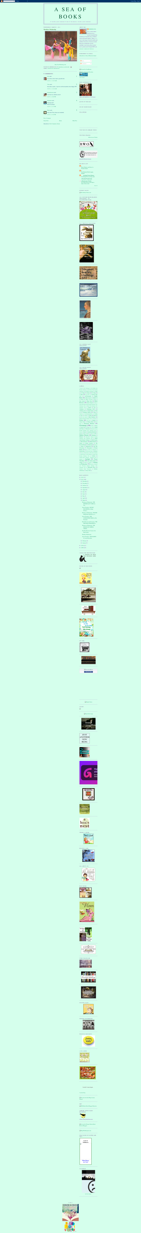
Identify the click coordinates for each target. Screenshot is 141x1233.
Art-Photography (88, 396)
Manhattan (94, 435)
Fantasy (95, 418)
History (80, 432)
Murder (80, 443)
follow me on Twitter (92, 137)
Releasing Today (89, 451)
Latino (92, 433)
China (94, 412)
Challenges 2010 (91, 409)
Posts (82, 61)
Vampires (90, 462)
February (84, 541)
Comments (83, 63)
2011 (82, 479)
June (83, 494)
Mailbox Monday (84, 435)
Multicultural (93, 441)
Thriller (80, 462)
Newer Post (46, 120)
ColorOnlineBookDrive (88, 414)
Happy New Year (90, 427)
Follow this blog (88, 671)
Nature (82, 446)
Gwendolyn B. (92, 29)
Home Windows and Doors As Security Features (87, 168)
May (83, 496)
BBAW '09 (95, 397)
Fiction (81, 420)
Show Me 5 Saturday (93, 452)
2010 (82, 545)
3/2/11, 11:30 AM (52, 88)
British (89, 407)
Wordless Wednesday (50, 29)
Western (91, 464)
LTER (95, 433)
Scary (82, 452)
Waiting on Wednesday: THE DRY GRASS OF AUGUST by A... (89, 513)
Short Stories (86, 452)
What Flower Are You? (85, 1161)
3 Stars (96, 391)
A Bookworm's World (86, 181)
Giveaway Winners (89, 423)
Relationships (82, 451)
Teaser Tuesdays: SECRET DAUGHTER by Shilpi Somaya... (88, 509)
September (84, 487)
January (84, 543)
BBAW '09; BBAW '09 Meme (86, 399)
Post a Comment (47, 118)
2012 (82, 477)
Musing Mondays (89, 443)
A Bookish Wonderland (86, 179)
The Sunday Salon (91, 460)
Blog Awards (82, 401)
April (83, 498)
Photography (89, 448)
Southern (93, 456)
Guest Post (83, 427)
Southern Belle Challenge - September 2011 (87, 457)
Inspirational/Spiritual (92, 432)
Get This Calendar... (88, 1193)
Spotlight (87, 459)
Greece (96, 425)
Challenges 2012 (82, 410)
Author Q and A (88, 397)
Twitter (85, 462)
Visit (82, 1092)
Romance (95, 451)
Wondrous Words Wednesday (85, 469)
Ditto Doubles (92, 417)
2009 (82, 547)
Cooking (85, 415)
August (84, 489)
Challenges (81, 409)
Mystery (90, 444)
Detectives (95, 415)
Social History (89, 454)
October (84, 485)
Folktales (94, 420)
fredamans (49, 100)
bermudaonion (50, 92)
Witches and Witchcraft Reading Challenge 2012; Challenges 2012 (88, 466)
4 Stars (88, 393)
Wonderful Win (91, 467)
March (84, 500)
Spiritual (80, 459)
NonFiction (88, 446)
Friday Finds (90, 422)
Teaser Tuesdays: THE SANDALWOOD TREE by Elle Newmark (89, 518)
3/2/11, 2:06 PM (51, 96)
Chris (48, 84)
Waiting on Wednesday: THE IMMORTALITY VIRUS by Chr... (88, 503)
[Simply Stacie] (88, 702)
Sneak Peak (83, 454)
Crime (90, 415)
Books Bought (90, 402)
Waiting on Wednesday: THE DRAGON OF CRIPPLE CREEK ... (88, 527)
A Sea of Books (70, 12)
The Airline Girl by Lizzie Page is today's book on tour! (87, 183)
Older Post (74, 120)
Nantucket (95, 444)
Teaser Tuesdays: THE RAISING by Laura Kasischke (89, 537)
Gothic (92, 425)
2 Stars (80, 388)
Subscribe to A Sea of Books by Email (87, 55)
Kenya (88, 433)
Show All (95, 185)
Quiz (86, 449)
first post (88, 420)
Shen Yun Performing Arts (60, 64)
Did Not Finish (84, 417)
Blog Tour (89, 401)
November (84, 483)
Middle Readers (94, 440)
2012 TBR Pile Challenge (88, 391)
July (83, 491)
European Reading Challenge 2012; (85, 418)
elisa (48, 76)
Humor (84, 432)
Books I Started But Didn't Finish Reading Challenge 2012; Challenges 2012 (88, 404)
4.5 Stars (94, 393)
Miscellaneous (84, 441)
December (84, 481)
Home (60, 120)
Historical (87, 428)
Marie (48, 110)
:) (81, 170)
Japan (84, 433)
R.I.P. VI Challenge (92, 449)
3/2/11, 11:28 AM (52, 80)
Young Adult (88, 470)
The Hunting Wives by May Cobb (88, 176)
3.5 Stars (83, 393)
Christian (81, 414)
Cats (94, 407)
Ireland (80, 433)
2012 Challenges (87, 388)
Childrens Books (87, 412)
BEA (95, 399)
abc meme (88, 394)
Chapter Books (90, 410)
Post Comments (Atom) (55, 123)
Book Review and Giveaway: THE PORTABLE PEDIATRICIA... (89, 522)
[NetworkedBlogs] (88, 669)
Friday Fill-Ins (82, 421)
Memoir (81, 437)
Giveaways (82, 425)
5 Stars (81, 394)
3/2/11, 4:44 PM (51, 114)
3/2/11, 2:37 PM (51, 106)
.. (81, 166)
